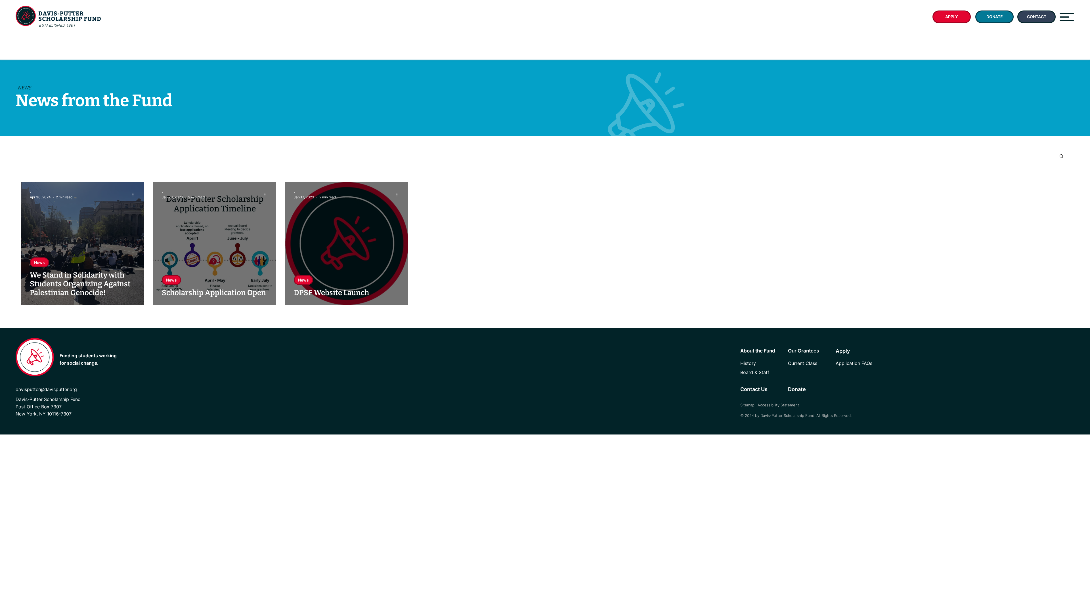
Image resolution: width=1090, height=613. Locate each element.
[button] (1067, 17)
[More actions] (134, 194)
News (39, 262)
